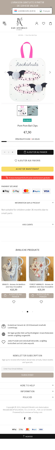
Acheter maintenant (27, 169)
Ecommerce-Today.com (32, 412)
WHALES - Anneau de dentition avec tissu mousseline (13, 285)
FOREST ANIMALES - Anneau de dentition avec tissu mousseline (41, 285)
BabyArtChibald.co (29, 407)
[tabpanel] (14, 283)
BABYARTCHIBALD (19, 23)
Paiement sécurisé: (9, 186)
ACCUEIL (20, 35)
